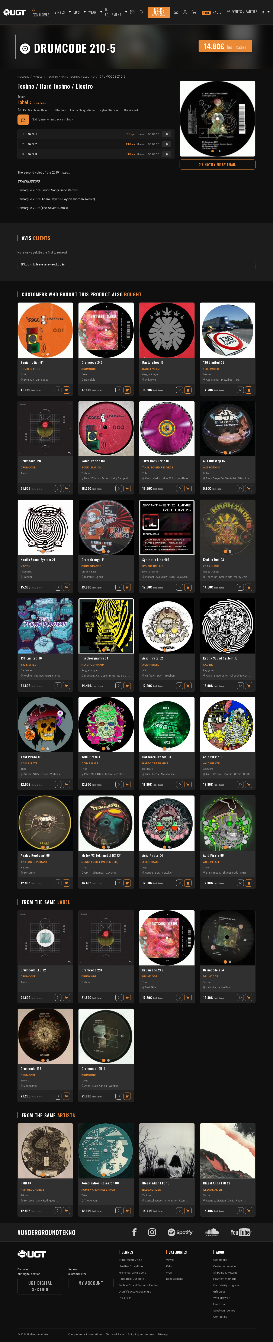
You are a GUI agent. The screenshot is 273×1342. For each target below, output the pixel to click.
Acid (23, 374)
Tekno (21, 96)
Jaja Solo (182, 576)
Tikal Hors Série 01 (155, 461)
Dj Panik (89, 576)
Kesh (148, 478)
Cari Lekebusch (154, 1200)
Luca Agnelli (99, 1085)
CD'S (76, 12)
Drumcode (89, 369)
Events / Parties (243, 11)
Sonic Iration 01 (32, 362)
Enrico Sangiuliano (82, 110)
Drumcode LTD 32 (33, 970)
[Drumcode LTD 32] (45, 937)
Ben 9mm (29, 872)
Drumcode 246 (92, 362)
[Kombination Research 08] (106, 1150)
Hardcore (147, 768)
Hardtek (25, 867)
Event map (220, 1304)
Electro (207, 374)
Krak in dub (225, 576)
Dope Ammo (108, 675)
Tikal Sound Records (157, 467)
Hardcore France (155, 763)
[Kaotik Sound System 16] (227, 626)
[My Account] (185, 12)
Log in (60, 264)
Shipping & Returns (225, 1272)
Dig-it (231, 1200)
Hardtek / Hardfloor (131, 1266)
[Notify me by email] (23, 119)
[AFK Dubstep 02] (227, 428)
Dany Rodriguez (45, 1200)
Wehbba (113, 1085)
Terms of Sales (115, 1334)
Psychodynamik (93, 664)
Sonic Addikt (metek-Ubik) (100, 862)
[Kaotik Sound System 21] (45, 527)
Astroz (149, 872)
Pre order (125, 1297)
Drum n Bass (88, 571)
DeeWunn (211, 576)
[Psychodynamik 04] (106, 626)
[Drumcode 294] (45, 428)
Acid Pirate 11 (91, 757)
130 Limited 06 (31, 658)
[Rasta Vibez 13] (167, 330)
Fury (147, 774)
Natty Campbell (120, 478)
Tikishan (170, 675)
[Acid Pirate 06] (227, 823)
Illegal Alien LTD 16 (155, 1183)
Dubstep (207, 473)
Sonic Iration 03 (93, 461)
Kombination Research (98, 1189)
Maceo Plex (30, 1085)
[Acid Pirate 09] (45, 724)
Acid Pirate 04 (152, 855)
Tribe (145, 473)
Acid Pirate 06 (213, 855)
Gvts (172, 576)
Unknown (150, 379)
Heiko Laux (212, 987)
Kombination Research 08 (100, 1183)
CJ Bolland (59, 110)
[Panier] (194, 12)
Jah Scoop (42, 379)
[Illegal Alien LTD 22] (227, 1150)
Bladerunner (221, 675)
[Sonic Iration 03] (106, 428)
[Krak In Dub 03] (227, 527)
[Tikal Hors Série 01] (167, 428)
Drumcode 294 (31, 461)
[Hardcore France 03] (167, 724)
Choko (217, 774)
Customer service (224, 1266)
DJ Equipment (113, 12)
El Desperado (230, 872)
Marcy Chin (240, 576)
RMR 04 (26, 1183)
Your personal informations (85, 1334)
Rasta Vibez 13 (152, 362)
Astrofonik (211, 467)
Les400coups (172, 478)
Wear (169, 1272)
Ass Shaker (212, 379)
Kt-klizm (157, 478)
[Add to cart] (66, 390)
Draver (27, 774)
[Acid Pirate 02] (167, 626)
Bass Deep (212, 478)
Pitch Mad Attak (93, 774)
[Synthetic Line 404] (167, 527)
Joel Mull (226, 987)
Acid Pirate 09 (31, 757)
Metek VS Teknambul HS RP (101, 855)
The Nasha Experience (47, 675)
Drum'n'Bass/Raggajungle (135, 1291)
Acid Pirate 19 (213, 757)
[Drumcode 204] (227, 937)
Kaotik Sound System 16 (220, 658)
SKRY (160, 675)
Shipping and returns (141, 1334)
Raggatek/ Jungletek (132, 1278)
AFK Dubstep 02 (214, 461)
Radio (213, 12)
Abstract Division (216, 1200)
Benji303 (28, 379)
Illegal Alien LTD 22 (217, 1183)
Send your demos (224, 1310)
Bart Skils (89, 379)
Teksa (44, 774)
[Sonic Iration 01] (45, 330)
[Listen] (166, 134)
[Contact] (176, 12)
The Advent (130, 110)
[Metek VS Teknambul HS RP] (106, 823)
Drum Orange (91, 566)
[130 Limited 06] (45, 626)
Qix (86, 872)
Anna (87, 1085)
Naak (185, 478)
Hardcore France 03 (156, 757)
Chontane (171, 1200)
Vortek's (55, 774)
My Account (90, 1283)
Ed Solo (121, 675)
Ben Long (29, 1200)
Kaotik (25, 566)
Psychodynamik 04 (94, 658)
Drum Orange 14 (93, 560)
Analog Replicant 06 (35, 855)
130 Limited (211, 369)
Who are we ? (221, 1297)
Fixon (182, 1200)
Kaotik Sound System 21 (38, 560)
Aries (209, 675)
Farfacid (150, 675)
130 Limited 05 (213, 362)
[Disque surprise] (132, 12)
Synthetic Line (152, 566)
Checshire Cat (238, 675)
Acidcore (208, 768)
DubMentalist (228, 478)
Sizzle (246, 774)
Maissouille (168, 774)
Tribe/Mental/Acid (130, 1259)
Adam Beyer (41, 110)
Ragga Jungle (150, 374)
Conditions (220, 1259)
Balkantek (26, 670)
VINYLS (60, 12)
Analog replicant (34, 862)
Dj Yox (99, 576)
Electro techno (150, 571)
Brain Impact (213, 872)
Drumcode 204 (213, 970)
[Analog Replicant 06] (45, 823)
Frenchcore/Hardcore (132, 1272)
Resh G (27, 675)
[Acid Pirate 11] (106, 724)
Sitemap (163, 1334)
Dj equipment (174, 1278)
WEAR (92, 12)
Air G (208, 774)
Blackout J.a (91, 675)
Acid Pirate (150, 664)
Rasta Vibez (151, 369)
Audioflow (161, 576)
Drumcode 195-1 (93, 1069)
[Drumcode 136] (45, 1036)
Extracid (227, 774)
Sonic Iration (31, 369)
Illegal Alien (151, 1189)
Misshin (242, 478)
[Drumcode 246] (106, 330)
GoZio (237, 774)
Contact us (220, 1316)
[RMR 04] (45, 1150)
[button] (69, 12)
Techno (25, 473)
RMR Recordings (33, 1189)
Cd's (169, 1266)
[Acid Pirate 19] (227, 724)
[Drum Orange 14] (106, 527)
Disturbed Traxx (230, 379)
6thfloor (149, 576)
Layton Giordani (109, 110)
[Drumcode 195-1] (106, 1036)
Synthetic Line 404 (155, 560)
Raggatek (26, 571)
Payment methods (224, 1278)
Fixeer (239, 1200)
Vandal (27, 576)
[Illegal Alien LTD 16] (167, 1150)
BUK (157, 872)
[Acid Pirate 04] (167, 823)
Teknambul (97, 872)
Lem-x (155, 774)
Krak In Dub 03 (213, 560)
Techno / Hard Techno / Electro (55, 86)
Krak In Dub (211, 566)
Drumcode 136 (31, 1069)
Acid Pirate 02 (152, 658)
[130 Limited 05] (227, 330)
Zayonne (111, 872)
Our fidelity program (226, 1285)
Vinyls (170, 1259)
